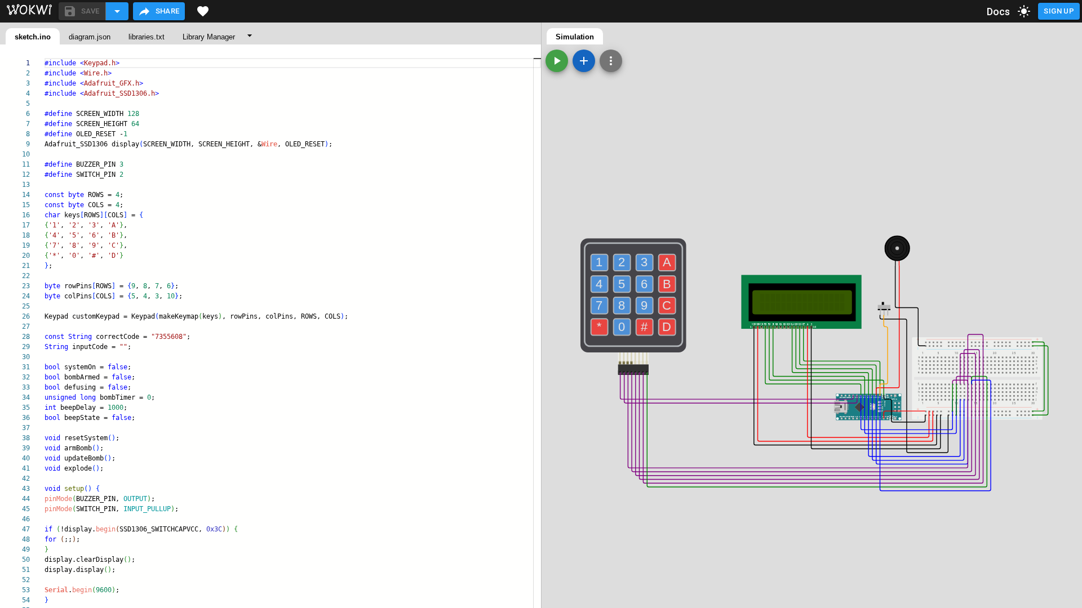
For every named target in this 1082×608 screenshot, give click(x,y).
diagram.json (89, 37)
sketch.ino (33, 37)
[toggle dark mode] (1024, 11)
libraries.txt (146, 37)
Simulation (575, 37)
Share (168, 11)
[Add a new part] (584, 61)
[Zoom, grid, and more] (611, 61)
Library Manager (209, 37)
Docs (998, 11)
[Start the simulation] (557, 61)
